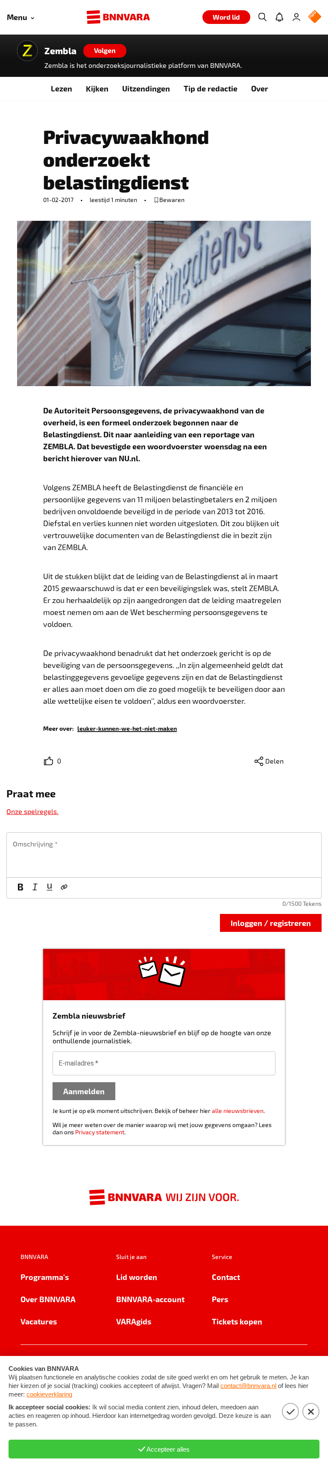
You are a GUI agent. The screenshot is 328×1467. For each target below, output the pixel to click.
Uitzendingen (146, 88)
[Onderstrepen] (49, 888)
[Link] (64, 888)
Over (259, 88)
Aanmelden (84, 1090)
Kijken (97, 88)
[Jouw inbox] (279, 17)
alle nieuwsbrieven (238, 1110)
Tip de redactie (210, 88)
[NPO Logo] (314, 17)
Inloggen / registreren (271, 922)
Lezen (61, 88)
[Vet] (20, 888)
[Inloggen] (296, 17)
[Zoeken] (262, 17)
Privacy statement (99, 1132)
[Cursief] (35, 888)
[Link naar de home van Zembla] (27, 51)
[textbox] (164, 855)
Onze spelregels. (32, 811)
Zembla (60, 51)
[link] (127, 728)
